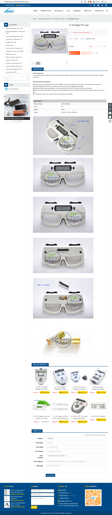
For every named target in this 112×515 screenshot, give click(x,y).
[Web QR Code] (81, 2)
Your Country (40, 456)
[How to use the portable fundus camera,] (7, 507)
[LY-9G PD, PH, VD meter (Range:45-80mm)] (79, 405)
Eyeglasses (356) (11, 42)
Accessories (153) (11, 72)
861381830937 (63, 493)
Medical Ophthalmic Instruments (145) (15, 32)
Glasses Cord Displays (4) (14, 63)
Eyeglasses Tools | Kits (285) (14, 51)
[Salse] (110, 105)
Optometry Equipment (45, 19)
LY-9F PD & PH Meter (98, 416)
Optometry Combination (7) (14, 39)
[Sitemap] (85, 2)
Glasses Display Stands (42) (14, 66)
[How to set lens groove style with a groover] (7, 494)
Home (35, 19)
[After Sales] (110, 109)
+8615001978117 (10, 5)
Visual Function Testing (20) (14, 48)
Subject (40, 438)
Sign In (36, 392)
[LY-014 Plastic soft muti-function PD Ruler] (41, 405)
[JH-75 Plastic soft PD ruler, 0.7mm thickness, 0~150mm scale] (60, 405)
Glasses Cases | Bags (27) (14, 57)
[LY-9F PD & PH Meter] (98, 405)
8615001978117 (63, 495)
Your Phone (38, 451)
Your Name (39, 443)
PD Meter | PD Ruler (59, 19)
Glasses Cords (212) (12, 60)
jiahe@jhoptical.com (24, 5)
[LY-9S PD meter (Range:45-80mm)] (98, 376)
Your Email (39, 447)
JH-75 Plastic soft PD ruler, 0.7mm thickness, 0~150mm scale (60, 418)
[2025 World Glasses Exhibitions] (7, 501)
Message (39, 466)
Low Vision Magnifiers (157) (14, 69)
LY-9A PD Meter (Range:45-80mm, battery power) (60, 389)
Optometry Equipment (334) (14, 28)
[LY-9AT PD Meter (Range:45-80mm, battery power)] (41, 376)
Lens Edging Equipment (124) (14, 36)
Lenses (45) (9, 45)
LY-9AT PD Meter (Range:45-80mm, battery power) (41, 389)
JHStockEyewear (13, 89)
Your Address (38, 461)
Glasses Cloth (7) (11, 54)
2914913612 (63, 490)
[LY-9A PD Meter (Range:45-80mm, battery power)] (60, 376)
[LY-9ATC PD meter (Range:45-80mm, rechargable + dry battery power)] (79, 376)
